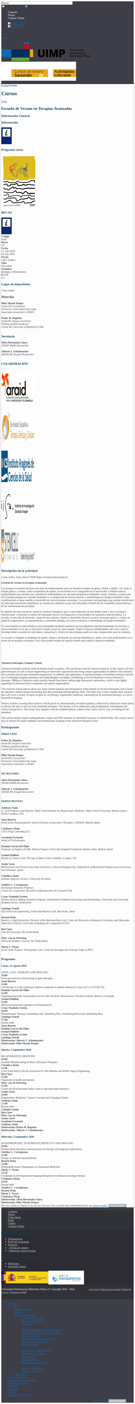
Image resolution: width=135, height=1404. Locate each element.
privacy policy (100, 1205)
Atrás (4, 101)
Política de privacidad (110, 1289)
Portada (5, 85)
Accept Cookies (117, 1205)
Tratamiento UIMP (18, 1292)
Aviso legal (94, 1289)
